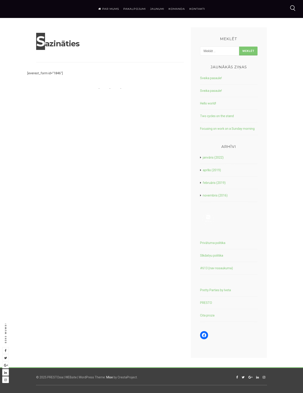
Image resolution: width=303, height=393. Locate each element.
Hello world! (208, 103)
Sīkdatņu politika (211, 255)
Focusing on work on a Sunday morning (227, 128)
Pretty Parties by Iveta (215, 290)
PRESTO (206, 303)
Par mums (110, 8)
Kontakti (197, 8)
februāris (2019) (214, 183)
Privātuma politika (212, 243)
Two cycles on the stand (217, 116)
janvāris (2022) (213, 157)
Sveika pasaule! (211, 78)
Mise (109, 377)
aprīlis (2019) (212, 170)
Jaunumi (157, 8)
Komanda (177, 8)
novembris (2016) (215, 195)
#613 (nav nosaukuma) (216, 268)
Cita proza (207, 315)
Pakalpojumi (134, 8)
